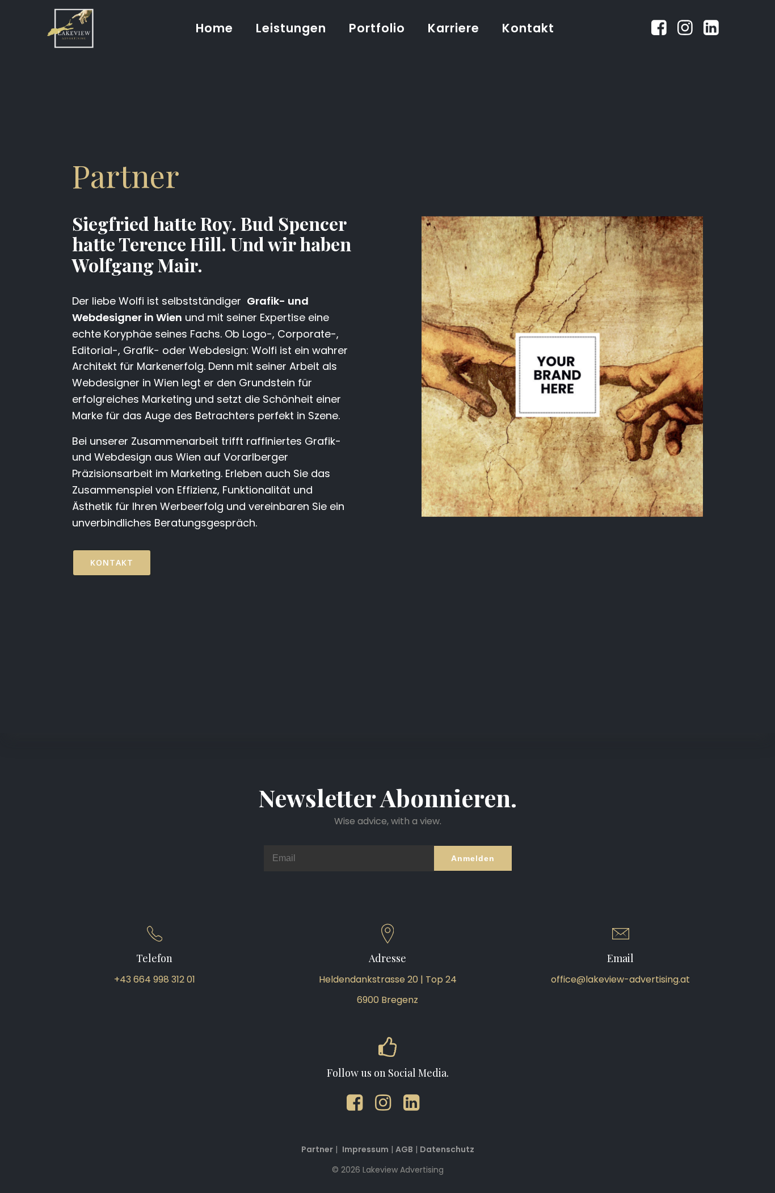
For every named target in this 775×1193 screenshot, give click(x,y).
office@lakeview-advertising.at (620, 979)
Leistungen (291, 28)
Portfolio (377, 28)
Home (214, 28)
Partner (317, 1149)
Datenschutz (447, 1149)
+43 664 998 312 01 (154, 979)
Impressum (365, 1149)
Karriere (453, 28)
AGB (404, 1149)
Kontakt (528, 28)
